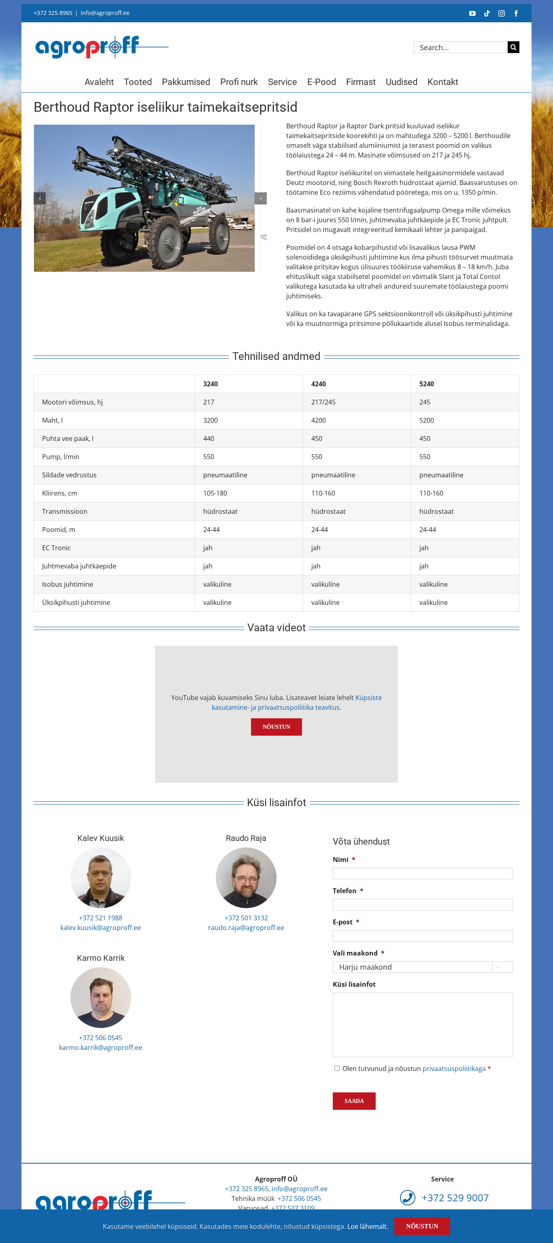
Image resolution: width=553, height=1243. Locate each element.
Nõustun (276, 727)
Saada (354, 1101)
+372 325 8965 (53, 13)
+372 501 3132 (246, 917)
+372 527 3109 (293, 1208)
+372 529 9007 (454, 1197)
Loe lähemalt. (367, 1226)
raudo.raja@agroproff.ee (246, 927)
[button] (40, 198)
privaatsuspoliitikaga (454, 1068)
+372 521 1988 (100, 917)
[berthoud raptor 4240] (150, 202)
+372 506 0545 (100, 1037)
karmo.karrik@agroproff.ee (100, 1047)
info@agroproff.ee (105, 13)
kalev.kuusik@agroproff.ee (100, 927)
